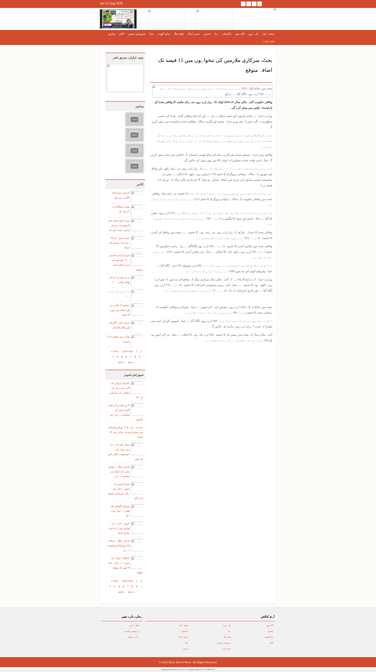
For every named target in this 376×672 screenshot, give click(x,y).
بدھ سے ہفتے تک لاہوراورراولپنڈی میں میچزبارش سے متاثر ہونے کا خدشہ (125, 432)
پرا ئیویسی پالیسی (132, 631)
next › (121, 362)
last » (131, 362)
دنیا (216, 33)
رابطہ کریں (135, 625)
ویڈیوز (111, 33)
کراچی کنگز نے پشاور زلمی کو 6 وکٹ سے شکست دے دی (119, 471)
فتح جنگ (178, 33)
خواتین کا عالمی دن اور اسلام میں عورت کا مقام (119, 310)
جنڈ (152, 33)
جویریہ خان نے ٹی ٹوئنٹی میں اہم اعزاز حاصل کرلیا (119, 528)
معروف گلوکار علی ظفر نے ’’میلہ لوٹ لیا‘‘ (120, 511)
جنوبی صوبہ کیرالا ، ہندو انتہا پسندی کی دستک (119, 243)
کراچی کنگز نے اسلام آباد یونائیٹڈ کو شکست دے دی (118, 545)
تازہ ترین (253, 33)
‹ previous (127, 351)
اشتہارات (268, 41)
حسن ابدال (193, 33)
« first (114, 351)
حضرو (207, 33)
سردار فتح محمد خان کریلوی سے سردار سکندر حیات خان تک (119, 225)
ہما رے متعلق (134, 637)
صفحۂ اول (268, 33)
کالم (121, 33)
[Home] (275, 9)
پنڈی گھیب (163, 33)
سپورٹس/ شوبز (137, 33)
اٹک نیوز (239, 33)
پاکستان (226, 33)
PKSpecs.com (184, 669)
